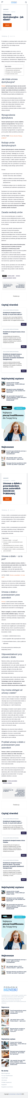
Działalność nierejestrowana (11, 310)
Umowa (3, 86)
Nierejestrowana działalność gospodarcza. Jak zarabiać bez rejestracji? (15, 391)
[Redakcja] (8, 296)
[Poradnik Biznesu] (14, 988)
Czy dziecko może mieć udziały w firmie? (8, 286)
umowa (18, 275)
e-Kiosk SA (18, 1094)
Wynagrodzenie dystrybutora (13, 70)
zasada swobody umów (9, 278)
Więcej (23, 324)
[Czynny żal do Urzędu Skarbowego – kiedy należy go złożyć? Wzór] (3, 383)
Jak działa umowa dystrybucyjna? (14, 68)
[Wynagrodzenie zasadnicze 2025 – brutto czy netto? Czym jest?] (3, 464)
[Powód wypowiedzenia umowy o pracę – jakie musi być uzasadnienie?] (3, 452)
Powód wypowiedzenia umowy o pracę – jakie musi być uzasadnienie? (16, 452)
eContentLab (12, 1094)
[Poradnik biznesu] (14, 2)
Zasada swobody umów (12, 73)
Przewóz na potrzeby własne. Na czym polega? (20, 286)
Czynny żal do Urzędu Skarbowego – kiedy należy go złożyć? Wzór (15, 384)
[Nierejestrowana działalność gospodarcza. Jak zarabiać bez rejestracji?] (3, 390)
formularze (10, 275)
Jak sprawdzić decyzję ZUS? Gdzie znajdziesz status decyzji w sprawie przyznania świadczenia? (16, 398)
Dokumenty (6, 11)
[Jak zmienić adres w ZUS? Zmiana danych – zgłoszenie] (3, 458)
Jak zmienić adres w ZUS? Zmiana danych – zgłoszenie (14, 458)
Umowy (6, 9)
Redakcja (4, 36)
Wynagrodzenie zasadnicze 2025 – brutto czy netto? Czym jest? (16, 463)
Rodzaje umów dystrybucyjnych (13, 72)
